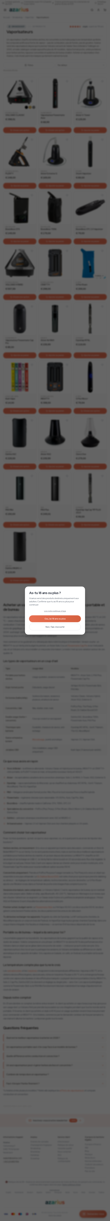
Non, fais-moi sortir (55, 626)
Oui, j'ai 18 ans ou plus (55, 618)
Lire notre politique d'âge (55, 611)
